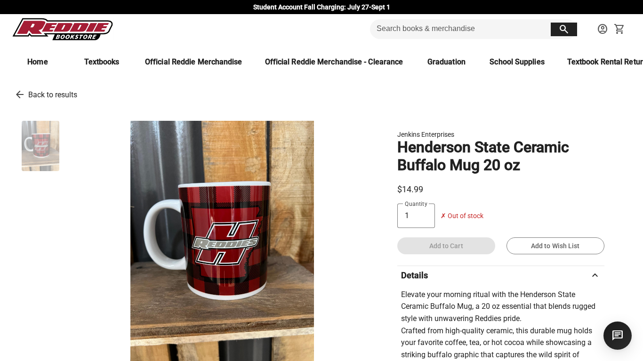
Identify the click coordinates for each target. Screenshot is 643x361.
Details (501, 275)
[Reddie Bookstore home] (62, 29)
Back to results (52, 94)
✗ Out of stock (462, 216)
